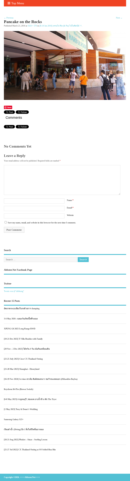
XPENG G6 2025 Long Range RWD (19, 329)
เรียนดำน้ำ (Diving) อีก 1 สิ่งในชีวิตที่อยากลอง (24, 429)
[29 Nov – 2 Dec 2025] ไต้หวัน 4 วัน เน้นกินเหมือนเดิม (27, 349)
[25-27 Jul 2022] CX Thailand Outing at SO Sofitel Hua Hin (30, 449)
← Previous (9, 18)
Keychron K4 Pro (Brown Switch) (18, 389)
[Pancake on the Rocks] (65, 99)
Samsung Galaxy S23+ (14, 419)
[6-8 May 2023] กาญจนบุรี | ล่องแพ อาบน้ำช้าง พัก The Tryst (30, 399)
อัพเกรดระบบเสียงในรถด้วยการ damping (21, 308)
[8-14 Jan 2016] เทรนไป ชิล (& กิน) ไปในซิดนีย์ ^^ (60, 26)
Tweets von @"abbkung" (14, 291)
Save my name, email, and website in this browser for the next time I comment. (42, 223)
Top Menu (17, 3)
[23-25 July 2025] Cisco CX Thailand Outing (23, 359)
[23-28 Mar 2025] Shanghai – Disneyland (21, 369)
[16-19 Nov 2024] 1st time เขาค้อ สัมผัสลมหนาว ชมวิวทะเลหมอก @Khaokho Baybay (41, 379)
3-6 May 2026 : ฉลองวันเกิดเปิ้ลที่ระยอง (21, 319)
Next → (119, 18)
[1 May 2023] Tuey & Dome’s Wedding (21, 409)
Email (70, 208)
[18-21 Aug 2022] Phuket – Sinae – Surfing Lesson (25, 439)
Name (70, 200)
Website (70, 215)
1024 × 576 (32, 26)
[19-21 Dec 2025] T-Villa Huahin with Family (23, 339)
